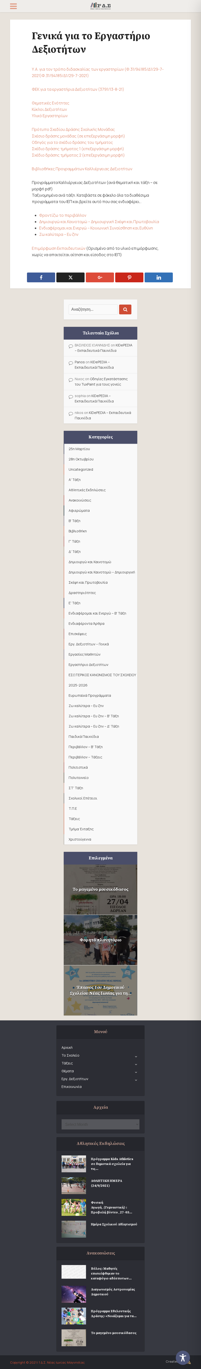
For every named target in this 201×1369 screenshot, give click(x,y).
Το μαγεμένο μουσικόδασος (100, 889)
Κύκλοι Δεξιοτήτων (49, 109)
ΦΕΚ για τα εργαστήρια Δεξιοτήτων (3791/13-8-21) (78, 89)
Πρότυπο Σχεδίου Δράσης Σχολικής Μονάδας (74, 129)
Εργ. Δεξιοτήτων (75, 1078)
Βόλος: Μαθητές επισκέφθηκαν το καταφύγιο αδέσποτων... (111, 1273)
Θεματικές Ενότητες (50, 103)
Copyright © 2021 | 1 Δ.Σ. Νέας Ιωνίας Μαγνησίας (47, 1362)
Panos (80, 362)
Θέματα (68, 1071)
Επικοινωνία (72, 1086)
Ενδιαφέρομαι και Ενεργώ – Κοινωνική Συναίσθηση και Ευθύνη (96, 228)
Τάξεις (67, 1063)
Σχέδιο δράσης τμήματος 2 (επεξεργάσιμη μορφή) (78, 155)
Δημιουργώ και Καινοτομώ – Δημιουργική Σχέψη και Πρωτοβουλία (99, 221)
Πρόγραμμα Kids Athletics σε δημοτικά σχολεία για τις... (112, 1164)
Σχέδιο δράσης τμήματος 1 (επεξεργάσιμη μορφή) (78, 148)
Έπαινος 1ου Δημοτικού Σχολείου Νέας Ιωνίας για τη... (100, 990)
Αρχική (67, 1047)
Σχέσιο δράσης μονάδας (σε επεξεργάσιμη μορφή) (78, 136)
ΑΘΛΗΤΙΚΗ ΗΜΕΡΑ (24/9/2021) (106, 1183)
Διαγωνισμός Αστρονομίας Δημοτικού (113, 1292)
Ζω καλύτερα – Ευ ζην (58, 234)
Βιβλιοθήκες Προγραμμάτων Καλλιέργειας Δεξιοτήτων (82, 168)
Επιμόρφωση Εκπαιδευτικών (59, 248)
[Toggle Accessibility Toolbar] (186, 1357)
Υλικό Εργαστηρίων (50, 115)
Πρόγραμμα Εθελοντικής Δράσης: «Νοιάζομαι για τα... (114, 1313)
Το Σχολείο (70, 1055)
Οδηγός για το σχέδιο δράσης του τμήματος (72, 142)
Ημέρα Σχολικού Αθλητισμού (114, 1224)
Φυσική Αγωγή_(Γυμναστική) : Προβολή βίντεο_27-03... (111, 1207)
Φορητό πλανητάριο (100, 940)
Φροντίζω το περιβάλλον (62, 215)
